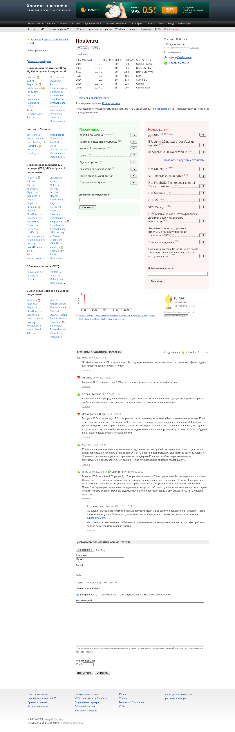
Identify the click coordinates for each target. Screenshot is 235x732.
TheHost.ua (56, 142)
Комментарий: (85, 600)
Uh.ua (53, 145)
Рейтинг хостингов (38, 694)
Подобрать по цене (69, 23)
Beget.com (32, 84)
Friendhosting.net (36, 142)
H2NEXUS (32, 232)
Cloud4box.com (35, 214)
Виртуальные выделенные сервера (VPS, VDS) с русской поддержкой (125, 315)
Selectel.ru (55, 214)
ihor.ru (30, 254)
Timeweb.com (57, 103)
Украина (133, 29)
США (158, 29)
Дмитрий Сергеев (53, 719)
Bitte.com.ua (33, 134)
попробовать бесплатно (95, 698)
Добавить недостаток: (161, 268)
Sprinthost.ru (57, 99)
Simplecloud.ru (58, 221)
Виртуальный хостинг (87, 694)
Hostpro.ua (32, 149)
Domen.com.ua (35, 138)
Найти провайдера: (37, 50)
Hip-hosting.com (35, 236)
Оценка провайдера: (88, 588)
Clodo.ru (31, 210)
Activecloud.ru (34, 272)
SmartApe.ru (56, 91)
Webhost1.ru (56, 106)
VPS (43, 29)
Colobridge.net (34, 88)
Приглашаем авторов (175, 698)
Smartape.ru (56, 325)
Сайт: (79, 575)
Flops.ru (31, 279)
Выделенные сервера (100, 29)
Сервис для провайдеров (178, 694)
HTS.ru (30, 106)
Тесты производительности (94, 98)
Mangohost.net (58, 303)
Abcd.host (32, 303)
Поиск (161, 23)
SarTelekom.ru (57, 318)
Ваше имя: (82, 555)
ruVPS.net (55, 207)
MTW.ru (54, 188)
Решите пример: (86, 660)
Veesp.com (56, 239)
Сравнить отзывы (37, 702)
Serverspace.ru (58, 218)
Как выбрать (136, 23)
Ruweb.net (55, 210)
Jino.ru (30, 117)
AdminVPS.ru (34, 196)
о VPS (99, 549)
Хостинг (32, 29)
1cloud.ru (31, 181)
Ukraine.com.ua (58, 149)
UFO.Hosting (57, 232)
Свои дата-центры (116, 319)
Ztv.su (53, 254)
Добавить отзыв (179, 62)
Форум (150, 23)
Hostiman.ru (33, 99)
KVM (103, 319)
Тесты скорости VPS (60, 29)
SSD (81, 319)
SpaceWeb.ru (57, 95)
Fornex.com (33, 225)
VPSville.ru (56, 243)
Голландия (138, 702)
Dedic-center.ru (35, 318)
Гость (85, 471)
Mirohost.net (56, 138)
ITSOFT (54, 300)
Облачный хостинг (85, 706)
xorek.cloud (56, 113)
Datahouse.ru (184, 57)
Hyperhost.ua (57, 134)
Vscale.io (55, 247)
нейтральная (86, 594)
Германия (146, 29)
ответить (86, 370)
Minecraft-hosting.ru (60, 307)
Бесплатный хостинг (86, 710)
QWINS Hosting (58, 315)
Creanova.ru (33, 315)
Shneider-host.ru (58, 88)
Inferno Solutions (36, 258)
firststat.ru (194, 47)
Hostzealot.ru (34, 325)
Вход (171, 23)
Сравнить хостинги (115, 23)
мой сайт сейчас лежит (156, 594)
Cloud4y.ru (32, 275)
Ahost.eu (31, 199)
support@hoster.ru (96, 518)
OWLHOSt (55, 80)
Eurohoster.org (34, 218)
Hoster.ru (31, 77)
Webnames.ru (57, 110)
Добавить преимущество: (94, 194)
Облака (80, 29)
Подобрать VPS (92, 23)
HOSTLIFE (32, 146)
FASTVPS (32, 178)
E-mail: (80, 565)
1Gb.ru (30, 80)
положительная (108, 594)
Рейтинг (50, 23)
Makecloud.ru (57, 279)
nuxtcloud (55, 192)
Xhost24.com (57, 250)
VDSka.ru (55, 236)
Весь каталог (171, 29)
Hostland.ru (33, 103)
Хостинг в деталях (47, 5)
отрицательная (130, 594)
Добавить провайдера (39, 61)
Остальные (56, 121)
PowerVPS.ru (57, 199)
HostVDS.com (34, 247)
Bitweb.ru (32, 207)
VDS (77, 698)
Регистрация (184, 23)
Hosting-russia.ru (36, 239)
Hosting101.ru (35, 23)
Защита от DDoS (92, 319)
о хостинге (84, 549)
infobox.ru (55, 275)
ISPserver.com (34, 113)
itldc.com (31, 333)
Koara (53, 181)
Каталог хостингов (38, 706)
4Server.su (32, 188)
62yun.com (32, 192)
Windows (120, 29)
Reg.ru (53, 84)
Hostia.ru (31, 95)
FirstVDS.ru (33, 221)
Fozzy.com (32, 91)
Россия (123, 694)
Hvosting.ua (33, 153)
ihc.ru (29, 110)
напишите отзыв (165, 108)
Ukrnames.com (58, 153)
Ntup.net (54, 311)
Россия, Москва (111, 103)
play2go (54, 196)
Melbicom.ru (56, 185)
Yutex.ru (54, 117)
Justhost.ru (56, 177)
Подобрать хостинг (38, 698)
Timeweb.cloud (58, 329)
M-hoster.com (57, 77)
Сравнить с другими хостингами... (185, 160)
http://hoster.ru (83, 54)
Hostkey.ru (32, 243)
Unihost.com (56, 333)
